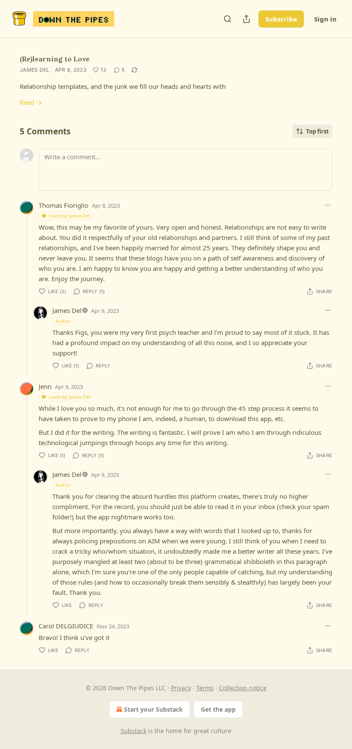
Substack (133, 731)
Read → (31, 102)
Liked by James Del (69, 215)
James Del (35, 70)
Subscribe (281, 19)
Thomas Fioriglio (63, 205)
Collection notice (243, 688)
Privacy (181, 688)
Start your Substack (153, 709)
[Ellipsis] (328, 205)
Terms (205, 688)
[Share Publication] (246, 18)
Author (63, 321)
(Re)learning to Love (55, 59)
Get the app (218, 709)
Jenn (45, 386)
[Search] (227, 18)
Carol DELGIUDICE (66, 626)
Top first (317, 131)
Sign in (325, 19)
